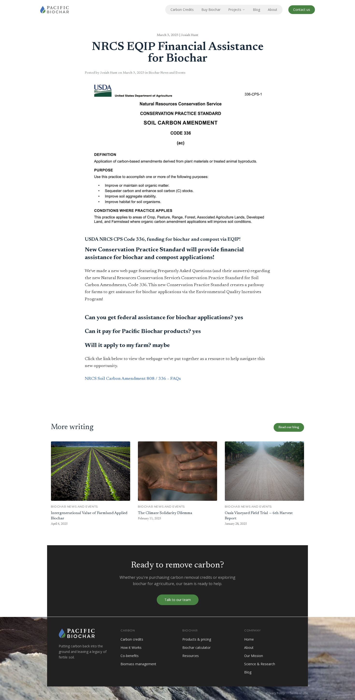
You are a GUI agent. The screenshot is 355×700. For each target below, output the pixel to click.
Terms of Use (299, 693)
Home (249, 639)
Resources (190, 655)
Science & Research (259, 664)
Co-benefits (130, 655)
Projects (234, 9)
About (272, 9)
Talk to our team (177, 599)
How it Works (131, 647)
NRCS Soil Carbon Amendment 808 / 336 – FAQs (133, 379)
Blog (256, 9)
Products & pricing (196, 639)
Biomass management (138, 664)
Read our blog (288, 427)
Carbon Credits (182, 9)
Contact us (301, 9)
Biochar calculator (196, 647)
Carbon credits (132, 639)
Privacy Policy (275, 693)
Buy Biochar (210, 9)
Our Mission (253, 655)
